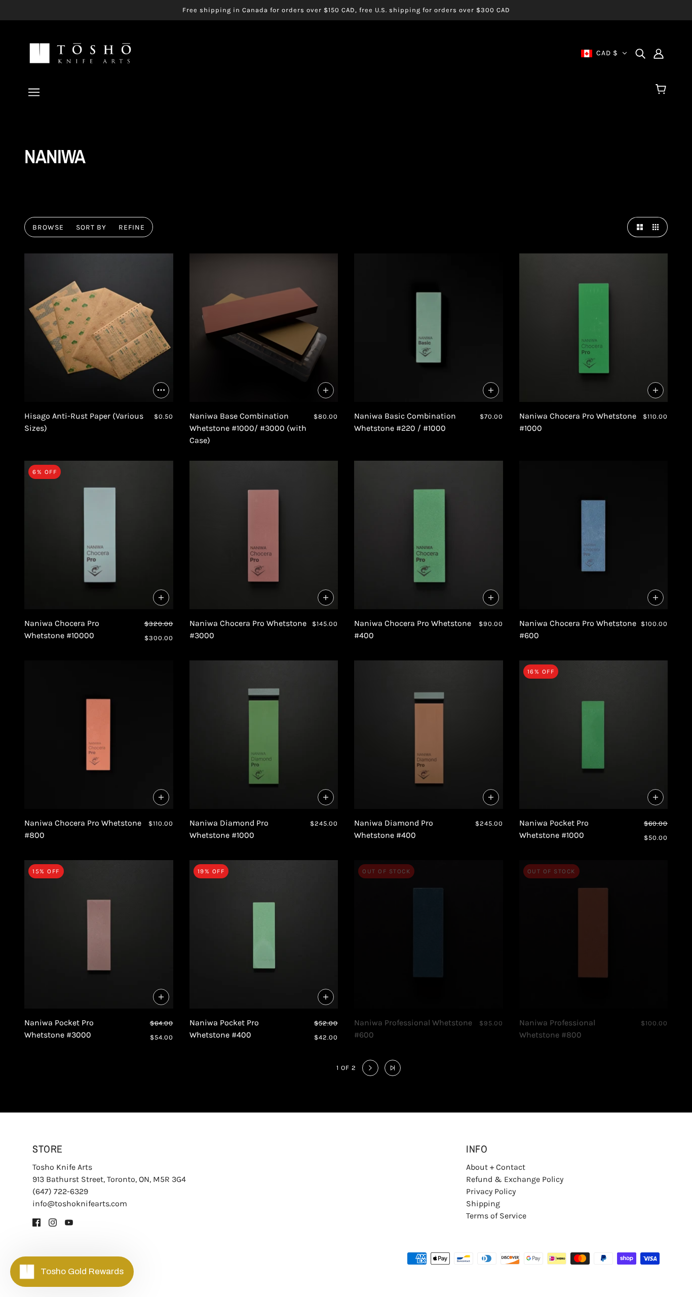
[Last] (393, 1068)
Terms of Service (496, 1215)
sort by (91, 227)
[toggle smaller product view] (657, 227)
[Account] (658, 53)
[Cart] (662, 89)
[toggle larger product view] (637, 227)
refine (132, 227)
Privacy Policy (491, 1191)
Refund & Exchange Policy (514, 1179)
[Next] (370, 1068)
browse (48, 227)
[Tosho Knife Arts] (80, 52)
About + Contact (495, 1167)
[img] (640, 53)
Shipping (483, 1203)
